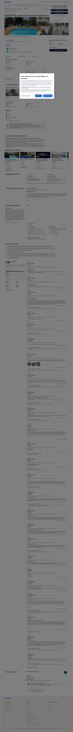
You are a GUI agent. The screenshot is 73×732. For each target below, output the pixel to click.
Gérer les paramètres (26, 95)
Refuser (38, 95)
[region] (37, 86)
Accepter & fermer (48, 95)
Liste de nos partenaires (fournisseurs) (27, 92)
